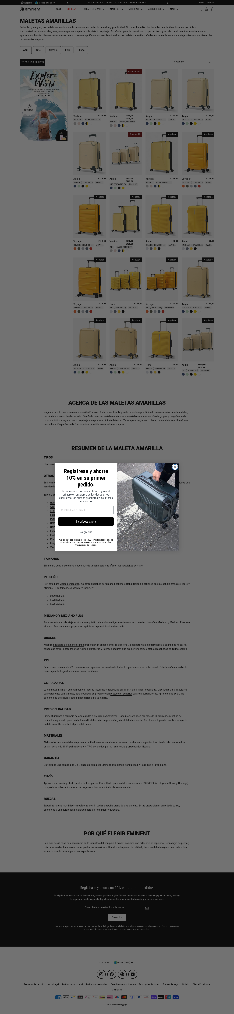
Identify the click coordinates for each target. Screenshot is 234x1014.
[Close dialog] (175, 467)
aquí (94, 545)
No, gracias (86, 532)
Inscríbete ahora (86, 521)
